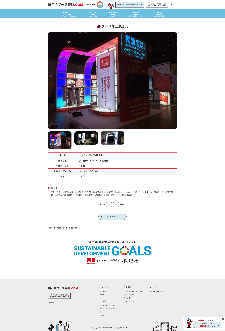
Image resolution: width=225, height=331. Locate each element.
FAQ (159, 14)
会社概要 (127, 298)
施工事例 (103, 291)
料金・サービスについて (108, 305)
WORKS (113, 14)
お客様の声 (104, 315)
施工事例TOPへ (112, 217)
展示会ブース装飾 (65, 4)
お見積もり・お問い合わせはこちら (128, 5)
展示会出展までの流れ (107, 309)
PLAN (93, 14)
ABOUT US (69, 14)
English (173, 5)
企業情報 (127, 287)
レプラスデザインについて (133, 291)
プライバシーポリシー (131, 301)
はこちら (207, 326)
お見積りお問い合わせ (157, 291)
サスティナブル (129, 295)
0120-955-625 (159, 5)
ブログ (102, 295)
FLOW (136, 14)
